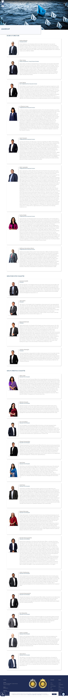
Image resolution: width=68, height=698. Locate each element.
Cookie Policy (34, 694)
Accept (54, 694)
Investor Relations (53, 686)
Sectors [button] (34, 3)
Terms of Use (30, 694)
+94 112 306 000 (6, 691)
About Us (52, 684)
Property (60, 689)
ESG (51, 687)
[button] (63, 694)
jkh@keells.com (5, 688)
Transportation (61, 684)
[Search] (64, 3)
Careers (52, 689)
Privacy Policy (39, 694)
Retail (59, 686)
